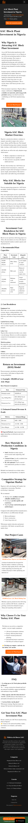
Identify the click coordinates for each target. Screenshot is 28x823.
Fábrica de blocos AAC (14, 763)
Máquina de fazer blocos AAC (14, 760)
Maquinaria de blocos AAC (14, 771)
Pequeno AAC (14, 788)
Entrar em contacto (18, 805)
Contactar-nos (14, 802)
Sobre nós (14, 799)
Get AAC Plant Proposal (14, 105)
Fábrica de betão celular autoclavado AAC (14, 769)
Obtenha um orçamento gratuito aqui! (14, 819)
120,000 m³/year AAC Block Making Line (14, 598)
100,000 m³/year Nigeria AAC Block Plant (14, 559)
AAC (14, 783)
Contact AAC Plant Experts (14, 652)
